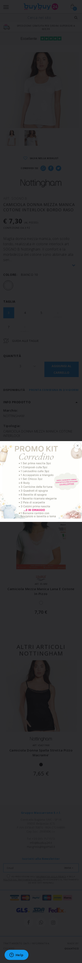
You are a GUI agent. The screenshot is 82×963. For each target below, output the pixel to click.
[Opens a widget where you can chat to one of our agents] (16, 955)
